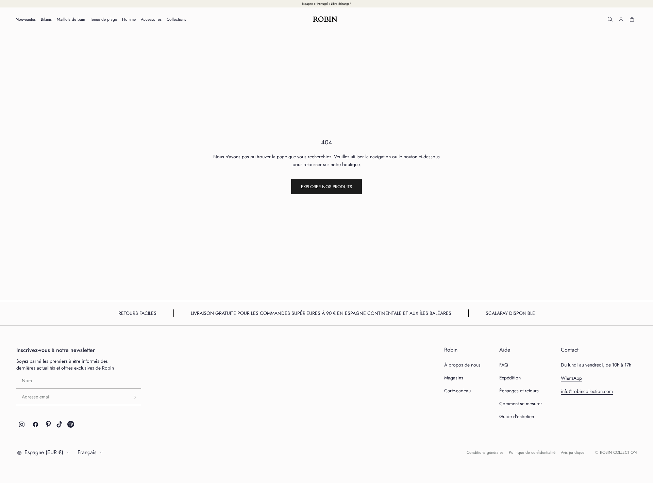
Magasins (453, 377)
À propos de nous (462, 364)
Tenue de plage (103, 19)
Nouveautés (26, 19)
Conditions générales (485, 452)
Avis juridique (572, 452)
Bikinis (46, 19)
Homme (129, 19)
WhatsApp (571, 378)
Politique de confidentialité (532, 452)
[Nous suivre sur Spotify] (71, 424)
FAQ (503, 364)
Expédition (510, 377)
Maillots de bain (71, 19)
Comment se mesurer (520, 403)
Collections (176, 19)
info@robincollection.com (587, 391)
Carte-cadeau (457, 390)
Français (87, 452)
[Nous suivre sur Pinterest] (48, 424)
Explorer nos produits (326, 186)
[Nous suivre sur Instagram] (21, 424)
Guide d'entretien (516, 416)
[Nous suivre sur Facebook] (35, 424)
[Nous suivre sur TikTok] (59, 424)
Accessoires (151, 19)
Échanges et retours (519, 390)
